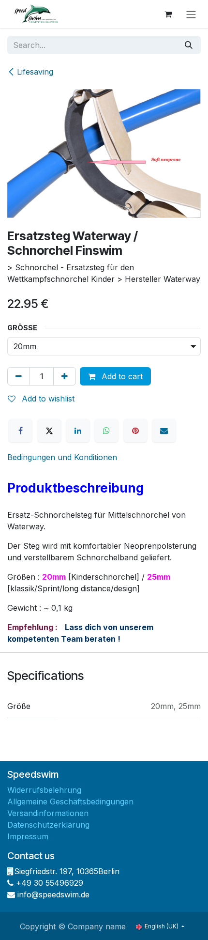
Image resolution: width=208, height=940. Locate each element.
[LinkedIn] (77, 430)
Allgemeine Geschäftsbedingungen (70, 801)
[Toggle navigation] (191, 14)
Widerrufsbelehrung (44, 790)
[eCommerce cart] (168, 14)
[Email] (164, 430)
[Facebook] (20, 430)
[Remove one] (18, 376)
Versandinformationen (48, 813)
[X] (49, 430)
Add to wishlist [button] (46, 398)
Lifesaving (35, 72)
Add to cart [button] (121, 376)
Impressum (27, 836)
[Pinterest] (135, 430)
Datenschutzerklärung (48, 825)
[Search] (189, 45)
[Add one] (64, 376)
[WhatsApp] (106, 430)
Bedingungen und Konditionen (62, 457)
